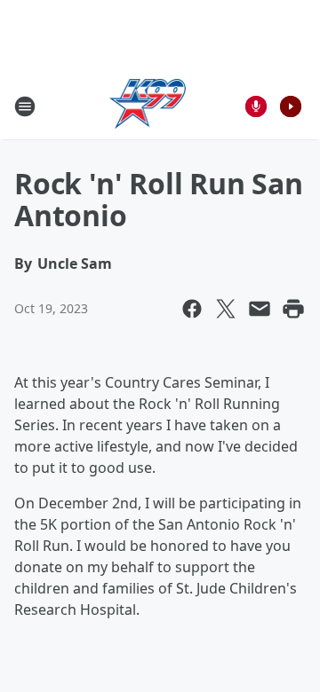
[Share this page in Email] (259, 308)
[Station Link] (148, 106)
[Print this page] (293, 308)
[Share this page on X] (225, 308)
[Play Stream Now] (290, 106)
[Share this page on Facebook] (192, 308)
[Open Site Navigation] (25, 106)
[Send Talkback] (256, 106)
